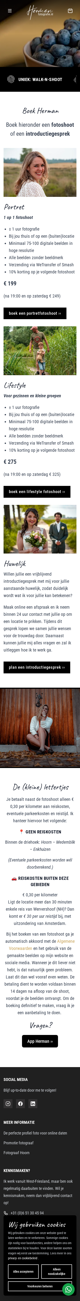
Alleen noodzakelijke (56, 1272)
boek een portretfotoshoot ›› (35, 313)
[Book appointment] (70, 10)
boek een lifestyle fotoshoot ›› (37, 491)
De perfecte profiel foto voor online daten (35, 1133)
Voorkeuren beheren (40, 1286)
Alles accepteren (23, 1271)
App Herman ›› (40, 1041)
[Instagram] (8, 1103)
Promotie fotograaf (19, 1143)
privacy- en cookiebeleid (23, 1258)
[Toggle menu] (9, 10)
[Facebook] (20, 1103)
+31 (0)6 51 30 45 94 (27, 1213)
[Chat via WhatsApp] (68, 1289)
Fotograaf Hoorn (17, 1152)
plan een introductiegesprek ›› (37, 667)
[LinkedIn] (32, 1103)
